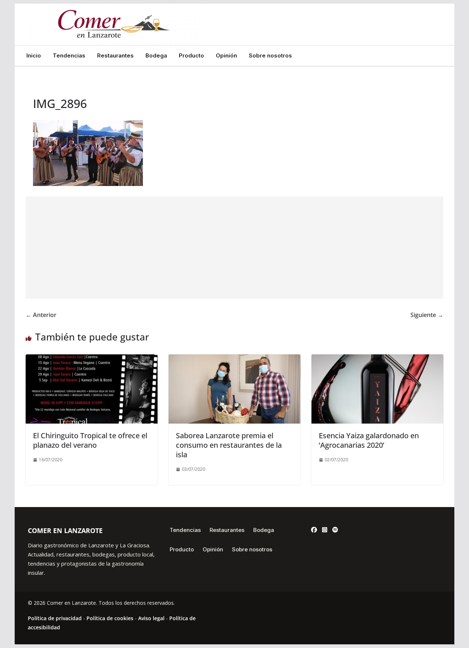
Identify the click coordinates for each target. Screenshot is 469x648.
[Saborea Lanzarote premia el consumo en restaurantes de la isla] (234, 359)
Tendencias (69, 55)
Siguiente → (426, 315)
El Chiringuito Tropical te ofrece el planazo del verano (90, 440)
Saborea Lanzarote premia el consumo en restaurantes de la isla (229, 445)
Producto (191, 55)
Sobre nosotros (270, 55)
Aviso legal (151, 618)
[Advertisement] (234, 247)
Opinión (226, 55)
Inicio (33, 55)
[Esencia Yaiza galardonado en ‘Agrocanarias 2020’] (377, 359)
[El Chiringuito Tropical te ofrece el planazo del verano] (92, 359)
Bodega (156, 55)
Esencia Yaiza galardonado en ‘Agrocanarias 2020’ (369, 440)
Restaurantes (115, 55)
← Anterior (41, 315)
